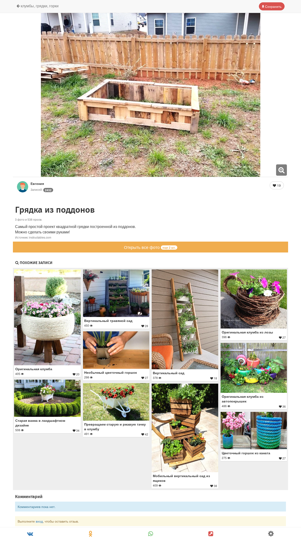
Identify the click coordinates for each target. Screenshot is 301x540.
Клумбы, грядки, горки (39, 5)
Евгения (37, 183)
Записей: (41, 189)
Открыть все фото (150, 247)
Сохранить (272, 6)
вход (39, 521)
